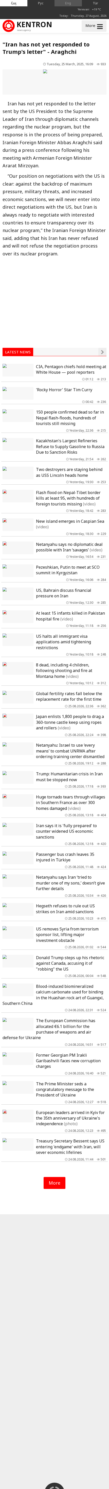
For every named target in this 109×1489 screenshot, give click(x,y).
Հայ (13, 3)
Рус (41, 3)
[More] (102, 352)
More (54, 1183)
